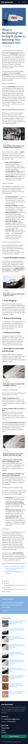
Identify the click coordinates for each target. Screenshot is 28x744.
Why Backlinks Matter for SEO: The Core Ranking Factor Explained (17, 677)
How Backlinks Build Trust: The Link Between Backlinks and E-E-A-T (16, 661)
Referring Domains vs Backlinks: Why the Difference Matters (13, 384)
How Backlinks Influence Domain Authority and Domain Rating (17, 669)
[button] (19, 2)
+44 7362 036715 (11, 721)
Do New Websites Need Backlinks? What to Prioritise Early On (16, 654)
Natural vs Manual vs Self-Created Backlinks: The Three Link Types (13, 454)
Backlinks (6, 581)
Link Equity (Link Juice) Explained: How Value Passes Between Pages (17, 685)
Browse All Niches (14, 736)
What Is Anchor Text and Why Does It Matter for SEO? (17, 692)
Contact (3, 732)
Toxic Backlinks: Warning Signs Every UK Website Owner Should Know (13, 146)
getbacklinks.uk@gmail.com (12, 719)
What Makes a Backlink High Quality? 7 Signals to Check (14, 294)
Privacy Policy (5, 728)
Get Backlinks (7, 2)
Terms (3, 730)
